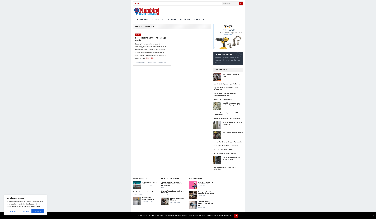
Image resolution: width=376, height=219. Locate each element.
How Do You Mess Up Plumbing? (177, 199)
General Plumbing (142, 19)
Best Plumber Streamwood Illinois (148, 198)
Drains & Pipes (199, 19)
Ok (236, 215)
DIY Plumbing (171, 19)
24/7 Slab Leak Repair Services (223, 150)
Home (137, 3)
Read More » (150, 58)
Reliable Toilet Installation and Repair (225, 146)
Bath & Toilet (185, 19)
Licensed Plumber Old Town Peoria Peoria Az (205, 183)
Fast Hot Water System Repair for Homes (226, 84)
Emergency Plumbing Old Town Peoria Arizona (206, 192)
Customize (12, 211)
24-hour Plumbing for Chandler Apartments (227, 142)
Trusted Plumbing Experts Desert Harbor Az (205, 203)
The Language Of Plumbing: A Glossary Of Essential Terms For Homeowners (171, 183)
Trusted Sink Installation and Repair (144, 192)
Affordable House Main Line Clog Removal (227, 118)
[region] (25, 205)
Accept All (38, 211)
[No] (374, 216)
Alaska (138, 34)
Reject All (26, 211)
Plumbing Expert (140, 62)
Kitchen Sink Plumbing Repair (223, 99)
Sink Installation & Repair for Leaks (224, 153)
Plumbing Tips (157, 19)
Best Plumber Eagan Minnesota (232, 132)
